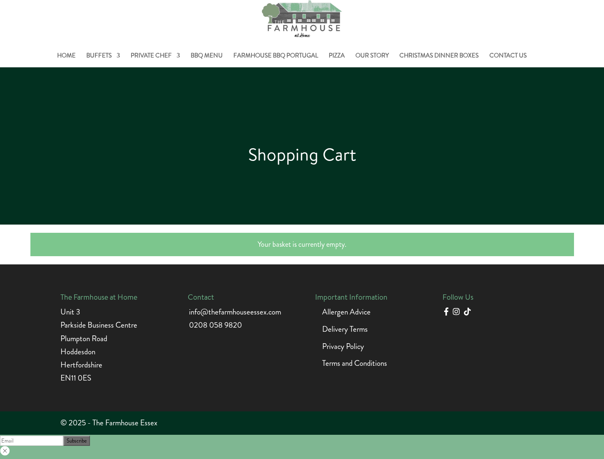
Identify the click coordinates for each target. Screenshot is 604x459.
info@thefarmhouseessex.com (235, 311)
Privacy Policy (343, 346)
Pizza (337, 56)
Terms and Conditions (354, 363)
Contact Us (508, 56)
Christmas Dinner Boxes (439, 56)
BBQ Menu (207, 56)
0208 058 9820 (215, 324)
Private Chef (151, 56)
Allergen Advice (346, 311)
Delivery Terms (345, 329)
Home (66, 56)
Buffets (99, 56)
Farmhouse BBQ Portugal (275, 56)
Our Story (372, 56)
